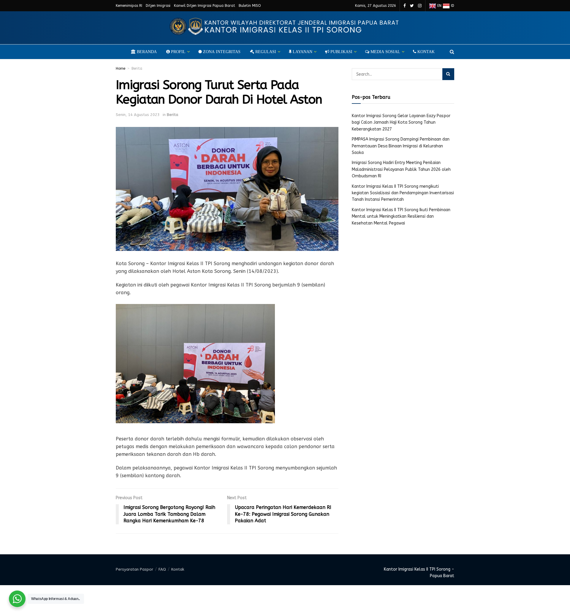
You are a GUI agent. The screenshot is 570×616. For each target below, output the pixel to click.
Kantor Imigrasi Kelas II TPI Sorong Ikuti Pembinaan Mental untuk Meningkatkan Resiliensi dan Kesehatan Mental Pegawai (401, 216)
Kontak (177, 569)
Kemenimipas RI (129, 6)
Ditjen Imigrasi (158, 6)
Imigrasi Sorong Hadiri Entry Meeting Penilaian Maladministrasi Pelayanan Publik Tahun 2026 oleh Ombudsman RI (401, 169)
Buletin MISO (250, 6)
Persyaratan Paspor (134, 569)
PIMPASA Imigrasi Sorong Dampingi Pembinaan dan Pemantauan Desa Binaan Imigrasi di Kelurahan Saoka (400, 146)
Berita (137, 68)
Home (120, 68)
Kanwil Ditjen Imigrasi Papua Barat (204, 6)
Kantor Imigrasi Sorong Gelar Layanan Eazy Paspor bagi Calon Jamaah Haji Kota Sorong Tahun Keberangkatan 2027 (401, 122)
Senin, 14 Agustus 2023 (138, 114)
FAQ (162, 569)
